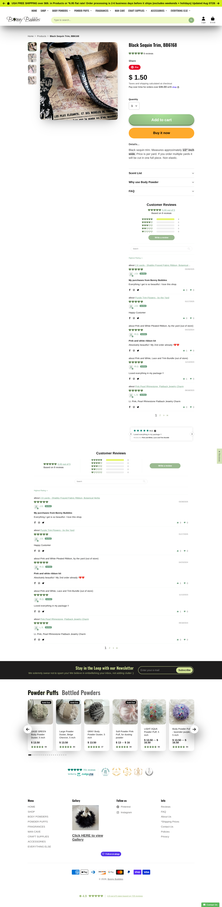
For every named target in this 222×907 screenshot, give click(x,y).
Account (203, 20)
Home (31, 36)
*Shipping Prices (170, 821)
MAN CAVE (120, 10)
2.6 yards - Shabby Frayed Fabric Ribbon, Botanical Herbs (70, 498)
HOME (34, 10)
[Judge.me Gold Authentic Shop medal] (116, 772)
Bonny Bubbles (115, 879)
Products (41, 36)
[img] (136, 269)
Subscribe (184, 670)
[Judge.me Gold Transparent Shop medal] (127, 772)
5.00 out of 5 (168, 210)
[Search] (191, 20)
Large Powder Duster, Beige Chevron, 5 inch (68, 725)
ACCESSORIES (157, 10)
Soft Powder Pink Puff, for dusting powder (125, 725)
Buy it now (161, 133)
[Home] (23, 20)
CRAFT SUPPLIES (136, 10)
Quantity (133, 99)
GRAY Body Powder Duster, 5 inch (96, 725)
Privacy (165, 836)
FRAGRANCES (101, 10)
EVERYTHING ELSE (179, 10)
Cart (212, 20)
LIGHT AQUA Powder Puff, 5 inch (153, 725)
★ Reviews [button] (219, 456)
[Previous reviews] (131, 434)
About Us (166, 816)
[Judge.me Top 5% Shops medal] (149, 772)
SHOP (43, 10)
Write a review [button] (161, 237)
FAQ (163, 811)
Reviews (165, 806)
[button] (136, 53)
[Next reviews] (192, 434)
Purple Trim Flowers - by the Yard (152, 297)
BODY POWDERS (60, 10)
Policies (165, 831)
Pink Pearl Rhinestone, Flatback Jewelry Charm (159, 386)
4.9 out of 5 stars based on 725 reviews (125, 896)
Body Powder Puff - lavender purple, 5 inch (181, 725)
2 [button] (160, 415)
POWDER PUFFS (81, 10)
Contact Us (167, 826)
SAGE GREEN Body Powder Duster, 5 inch (40, 725)
